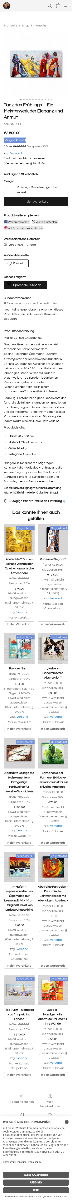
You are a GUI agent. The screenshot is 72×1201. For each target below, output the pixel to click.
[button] (7, 6)
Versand (16, 153)
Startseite (10, 25)
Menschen (41, 25)
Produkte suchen (22, 1101)
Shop (25, 25)
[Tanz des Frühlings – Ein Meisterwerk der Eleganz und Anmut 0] (36, 64)
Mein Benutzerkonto (50, 1104)
